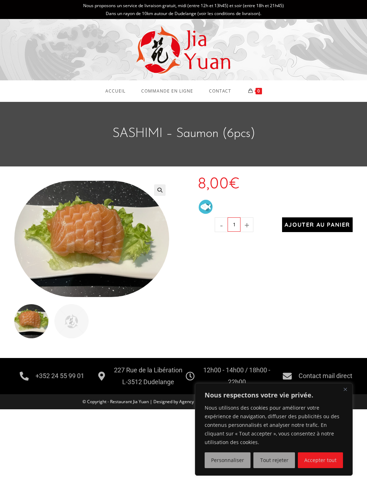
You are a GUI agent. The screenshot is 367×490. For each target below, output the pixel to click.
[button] (160, 190)
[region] (274, 429)
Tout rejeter (274, 460)
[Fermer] (345, 389)
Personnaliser (227, 460)
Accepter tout (320, 460)
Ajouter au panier (317, 224)
